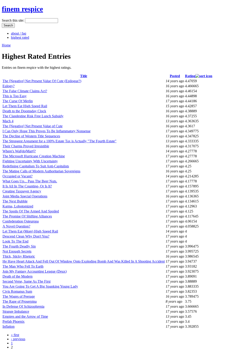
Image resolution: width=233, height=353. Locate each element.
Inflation (9, 326)
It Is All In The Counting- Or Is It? (27, 186)
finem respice (22, 9)
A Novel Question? (16, 226)
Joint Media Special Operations (25, 196)
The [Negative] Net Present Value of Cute (33, 126)
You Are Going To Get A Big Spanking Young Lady (40, 286)
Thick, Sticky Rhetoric (19, 256)
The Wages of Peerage (19, 296)
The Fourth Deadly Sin (19, 246)
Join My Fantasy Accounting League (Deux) (35, 271)
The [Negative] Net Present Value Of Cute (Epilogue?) (42, 81)
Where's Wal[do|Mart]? (19, 151)
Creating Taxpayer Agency (22, 191)
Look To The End (15, 241)
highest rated (20, 37)
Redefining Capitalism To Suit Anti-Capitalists (36, 166)
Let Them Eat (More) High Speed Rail (30, 231)
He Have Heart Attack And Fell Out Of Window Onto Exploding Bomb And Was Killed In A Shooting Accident (84, 261)
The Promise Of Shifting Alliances (27, 216)
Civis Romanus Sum (17, 291)
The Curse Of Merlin (18, 101)
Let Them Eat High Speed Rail (25, 106)
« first (15, 335)
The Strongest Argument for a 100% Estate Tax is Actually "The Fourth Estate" (59, 141)
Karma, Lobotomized (18, 206)
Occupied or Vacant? (18, 176)
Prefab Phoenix (14, 321)
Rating (190, 76)
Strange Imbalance (16, 311)
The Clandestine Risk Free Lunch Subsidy (33, 116)
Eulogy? (9, 86)
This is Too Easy (15, 96)
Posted (175, 76)
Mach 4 (8, 121)
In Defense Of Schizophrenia (23, 306)
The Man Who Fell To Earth (23, 266)
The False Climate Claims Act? (25, 91)
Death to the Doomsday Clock (24, 111)
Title (83, 76)
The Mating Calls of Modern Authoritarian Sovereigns (41, 171)
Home (6, 45)
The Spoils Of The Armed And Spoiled (31, 211)
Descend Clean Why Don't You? (26, 236)
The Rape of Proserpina (20, 301)
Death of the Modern (18, 276)
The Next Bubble (15, 201)
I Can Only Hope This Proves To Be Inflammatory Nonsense (47, 131)
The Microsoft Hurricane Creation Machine (34, 156)
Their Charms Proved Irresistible (26, 146)
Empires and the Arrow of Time (25, 316)
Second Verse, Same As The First (27, 281)
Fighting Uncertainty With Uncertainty (30, 161)
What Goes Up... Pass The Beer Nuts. (30, 181)
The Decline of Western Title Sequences (31, 136)
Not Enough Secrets (17, 251)
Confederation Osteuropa (21, 221)
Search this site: (13, 20)
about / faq (18, 33)
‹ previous (18, 339)
